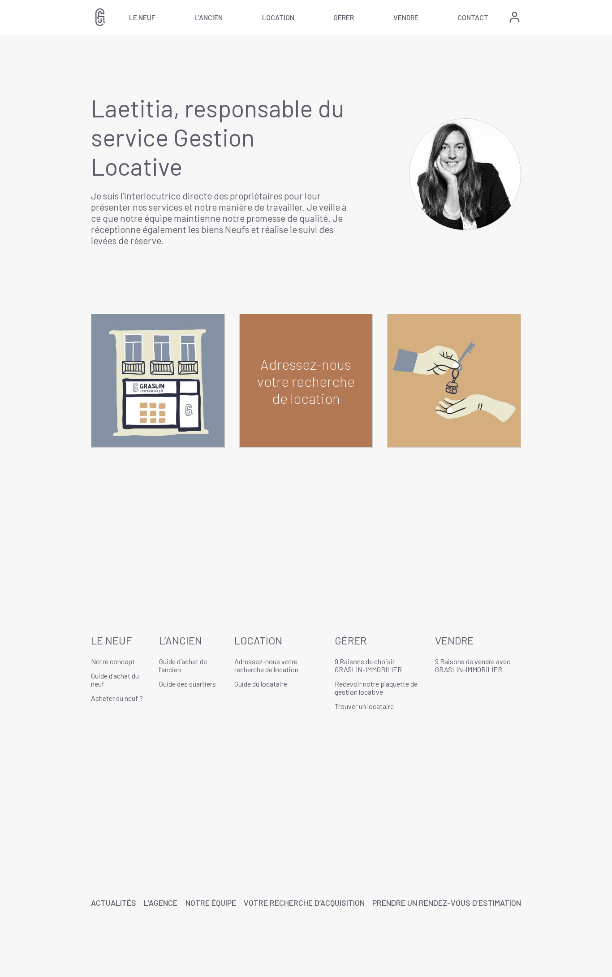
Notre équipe (210, 903)
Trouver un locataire (364, 706)
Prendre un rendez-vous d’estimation (446, 903)
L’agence (160, 903)
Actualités (113, 903)
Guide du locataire (260, 683)
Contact (472, 17)
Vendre (405, 17)
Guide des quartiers (187, 683)
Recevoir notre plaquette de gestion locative (376, 687)
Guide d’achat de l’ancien (183, 665)
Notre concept (113, 661)
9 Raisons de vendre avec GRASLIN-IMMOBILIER (472, 665)
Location (278, 17)
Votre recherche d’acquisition (304, 903)
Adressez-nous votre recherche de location (266, 665)
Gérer (343, 17)
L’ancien (208, 17)
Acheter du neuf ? (117, 698)
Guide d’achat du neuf (115, 679)
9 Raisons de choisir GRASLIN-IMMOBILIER (368, 665)
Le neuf (142, 17)
